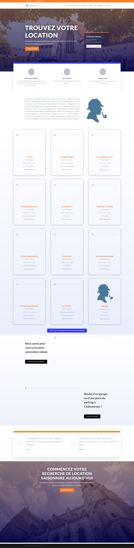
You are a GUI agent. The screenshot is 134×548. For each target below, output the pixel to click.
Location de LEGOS (87, 5)
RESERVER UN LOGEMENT (93, 46)
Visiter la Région (98, 5)
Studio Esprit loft (29, 207)
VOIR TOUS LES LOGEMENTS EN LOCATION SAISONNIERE (67, 330)
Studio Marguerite (29, 256)
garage (104, 306)
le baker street (67, 157)
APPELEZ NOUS (67, 490)
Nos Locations (74, 5)
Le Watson (67, 256)
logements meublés (49, 99)
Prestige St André (105, 207)
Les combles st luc (104, 157)
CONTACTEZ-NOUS (92, 416)
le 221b (29, 157)
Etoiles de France (37, 109)
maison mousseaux (29, 306)
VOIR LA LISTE (32, 48)
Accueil (67, 5)
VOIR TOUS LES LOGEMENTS (36, 361)
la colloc (67, 306)
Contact (107, 5)
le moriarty (67, 207)
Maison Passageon (104, 256)
